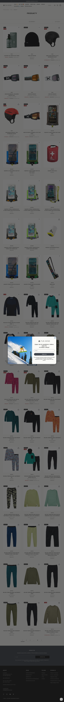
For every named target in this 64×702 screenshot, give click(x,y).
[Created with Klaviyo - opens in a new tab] (32, 365)
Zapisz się (44, 354)
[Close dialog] (55, 338)
